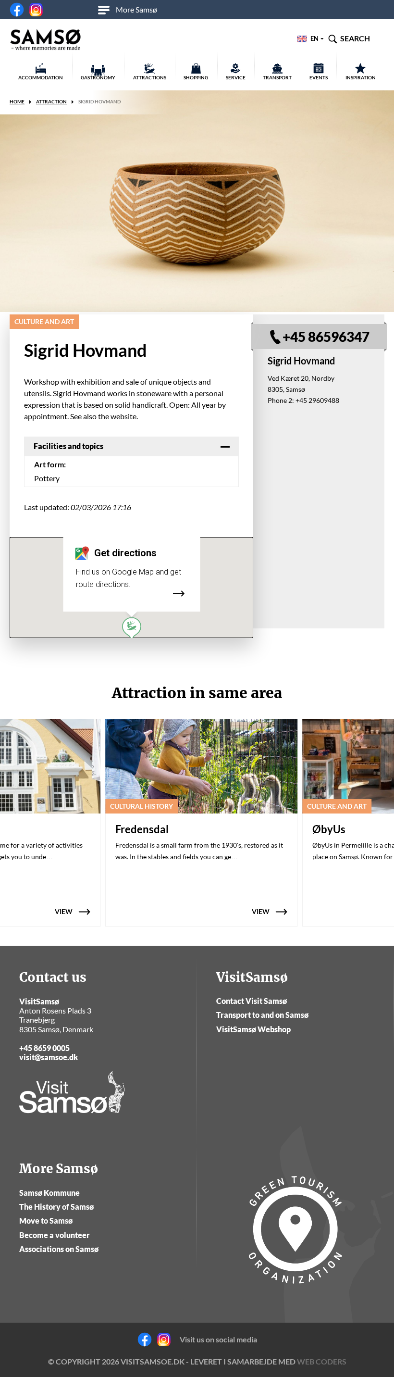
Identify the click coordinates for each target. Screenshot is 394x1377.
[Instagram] (36, 9)
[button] (131, 628)
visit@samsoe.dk (48, 1057)
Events (318, 77)
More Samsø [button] (136, 9)
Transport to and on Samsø (262, 1014)
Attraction (51, 101)
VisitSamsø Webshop (253, 1029)
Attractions (149, 77)
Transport (277, 77)
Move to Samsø (46, 1220)
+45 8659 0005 (44, 1047)
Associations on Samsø (58, 1248)
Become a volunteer (54, 1234)
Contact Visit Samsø (251, 1000)
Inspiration (360, 77)
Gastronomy (98, 77)
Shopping (196, 77)
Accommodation (40, 77)
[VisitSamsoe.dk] (46, 40)
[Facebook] (17, 9)
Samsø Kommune (49, 1192)
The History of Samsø (56, 1206)
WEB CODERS (321, 1361)
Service (236, 77)
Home (17, 101)
